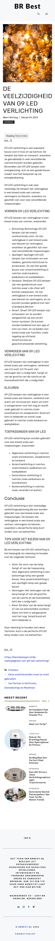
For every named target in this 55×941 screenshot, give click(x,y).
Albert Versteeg (10, 117)
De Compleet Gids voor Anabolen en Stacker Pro (38, 712)
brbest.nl (25, 927)
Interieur (8, 122)
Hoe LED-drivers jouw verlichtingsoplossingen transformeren (39, 777)
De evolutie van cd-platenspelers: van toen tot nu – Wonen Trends (39, 796)
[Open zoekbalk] (38, 14)
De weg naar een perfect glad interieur (38, 760)
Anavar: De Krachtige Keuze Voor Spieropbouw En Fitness (39, 741)
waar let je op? (38, 724)
